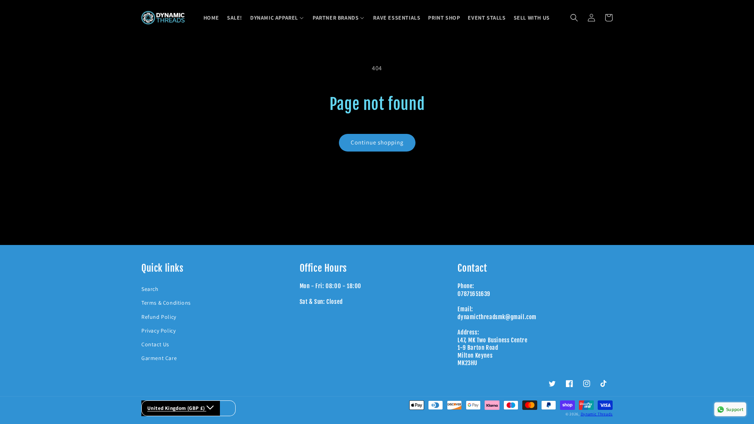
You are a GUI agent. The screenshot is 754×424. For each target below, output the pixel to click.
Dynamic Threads (597, 414)
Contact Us (155, 344)
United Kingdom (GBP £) (176, 408)
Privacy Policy (158, 330)
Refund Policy (158, 316)
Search (150, 288)
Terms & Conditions (166, 302)
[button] (277, 17)
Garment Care (159, 358)
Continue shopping (377, 142)
